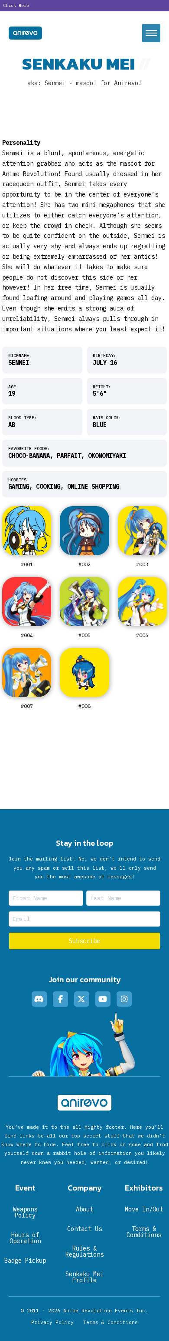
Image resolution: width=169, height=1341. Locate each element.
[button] (151, 33)
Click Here (16, 5)
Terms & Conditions (110, 1322)
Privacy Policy (52, 1322)
